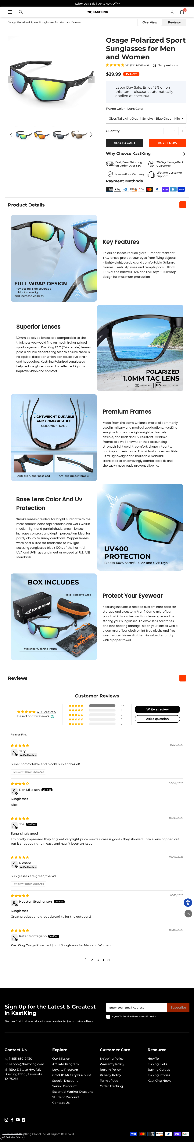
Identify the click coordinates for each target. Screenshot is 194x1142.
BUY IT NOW (167, 143)
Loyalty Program (65, 1069)
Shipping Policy (112, 1058)
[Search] (21, 12)
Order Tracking (111, 1086)
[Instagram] (6, 1119)
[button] (115, 65)
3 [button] (98, 960)
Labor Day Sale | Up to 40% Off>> (97, 3)
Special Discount (65, 1080)
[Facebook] (12, 1119)
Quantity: (113, 131)
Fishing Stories (159, 1075)
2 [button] (92, 960)
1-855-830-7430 (20, 1058)
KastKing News (159, 1080)
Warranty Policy (112, 1064)
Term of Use (109, 1080)
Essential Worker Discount (72, 1092)
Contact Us (61, 1103)
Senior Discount (64, 1086)
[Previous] (11, 79)
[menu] (10, 12)
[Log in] (172, 12)
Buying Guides (159, 1069)
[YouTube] (18, 1119)
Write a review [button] (157, 709)
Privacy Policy (110, 1075)
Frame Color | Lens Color (125, 108)
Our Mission (61, 1058)
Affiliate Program (65, 1064)
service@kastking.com (26, 1064)
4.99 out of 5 (46, 712)
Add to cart (124, 143)
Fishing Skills (157, 1064)
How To (153, 1058)
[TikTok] (23, 1119)
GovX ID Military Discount (71, 1075)
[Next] (91, 79)
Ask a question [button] (157, 719)
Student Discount (66, 1097)
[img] (20, 745)
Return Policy (110, 1069)
